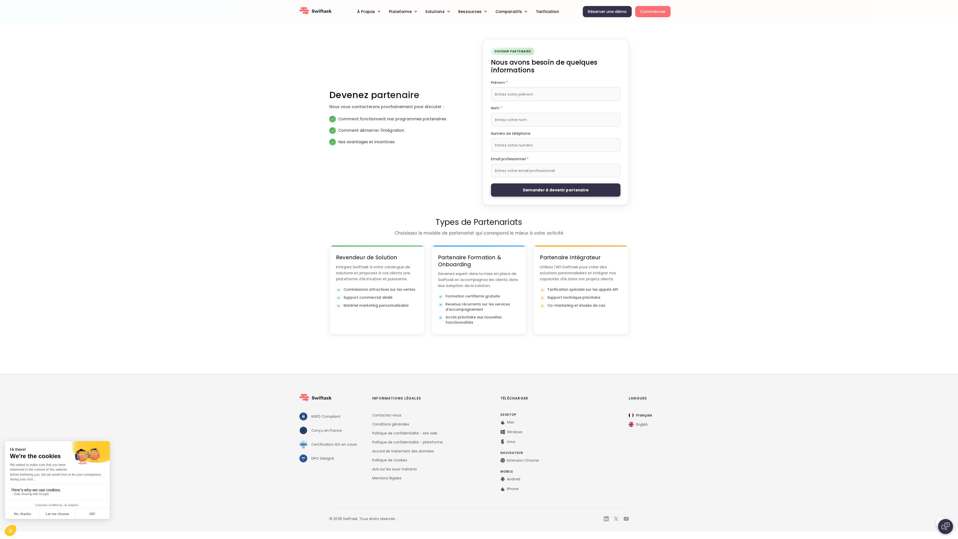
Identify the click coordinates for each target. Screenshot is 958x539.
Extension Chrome (523, 460)
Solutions (435, 11)
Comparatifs (508, 11)
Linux (511, 441)
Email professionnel (509, 158)
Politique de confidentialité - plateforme (407, 442)
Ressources (469, 11)
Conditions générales (390, 424)
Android (513, 479)
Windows (514, 431)
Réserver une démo (607, 11)
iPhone (513, 488)
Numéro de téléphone (510, 133)
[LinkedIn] (606, 518)
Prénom (499, 82)
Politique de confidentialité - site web (404, 433)
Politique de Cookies (389, 460)
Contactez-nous (386, 415)
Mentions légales (386, 478)
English (642, 424)
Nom (496, 108)
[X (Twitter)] (616, 518)
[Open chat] (945, 526)
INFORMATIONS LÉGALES (396, 398)
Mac (510, 422)
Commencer (653, 11)
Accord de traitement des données (403, 451)
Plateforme (400, 11)
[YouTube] (626, 518)
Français (644, 415)
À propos (366, 11)
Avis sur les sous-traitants (394, 469)
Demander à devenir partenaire (556, 190)
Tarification (547, 11)
